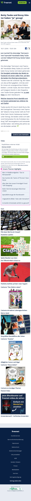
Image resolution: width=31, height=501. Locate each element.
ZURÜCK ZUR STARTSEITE (21, 135)
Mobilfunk (22, 2)
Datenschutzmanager (15, 451)
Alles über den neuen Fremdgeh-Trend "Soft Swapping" (14, 184)
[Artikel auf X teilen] (29, 48)
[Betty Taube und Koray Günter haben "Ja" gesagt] (15, 30)
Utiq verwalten (15, 454)
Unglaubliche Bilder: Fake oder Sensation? (15, 199)
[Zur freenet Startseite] (6, 2)
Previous (2, 29)
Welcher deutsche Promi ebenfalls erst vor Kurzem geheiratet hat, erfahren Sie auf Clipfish (14, 101)
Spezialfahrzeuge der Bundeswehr (13, 195)
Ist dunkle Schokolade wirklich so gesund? (15, 203)
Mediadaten (15, 469)
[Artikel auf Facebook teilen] (26, 48)
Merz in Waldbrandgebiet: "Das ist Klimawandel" (13, 174)
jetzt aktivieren (8, 157)
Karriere (15, 473)
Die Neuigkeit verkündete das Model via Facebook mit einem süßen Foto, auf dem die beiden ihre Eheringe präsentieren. (15, 75)
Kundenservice (15, 436)
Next (28, 29)
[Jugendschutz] (15, 488)
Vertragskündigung (15, 477)
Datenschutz (15, 447)
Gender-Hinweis (15, 462)
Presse (15, 466)
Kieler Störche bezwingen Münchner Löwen (14, 190)
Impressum (15, 443)
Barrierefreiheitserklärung (15, 439)
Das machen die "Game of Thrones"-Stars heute (15, 179)
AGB (15, 458)
